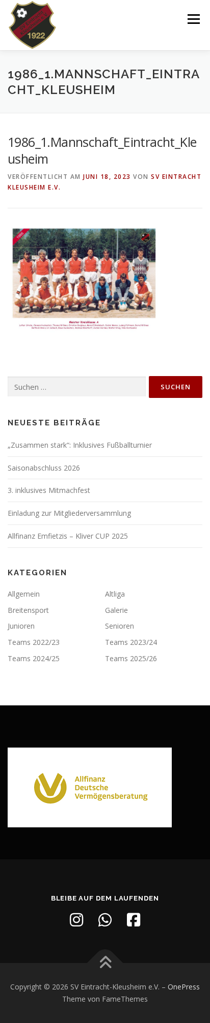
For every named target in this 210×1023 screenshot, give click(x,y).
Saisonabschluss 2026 (44, 468)
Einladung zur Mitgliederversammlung (69, 513)
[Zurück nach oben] (105, 963)
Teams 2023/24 (131, 642)
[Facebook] (133, 919)
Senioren (119, 626)
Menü (193, 19)
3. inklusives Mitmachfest (49, 490)
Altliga (115, 594)
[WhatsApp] (105, 919)
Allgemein (24, 594)
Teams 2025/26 (131, 658)
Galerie (116, 610)
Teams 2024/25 (34, 658)
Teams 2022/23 (34, 642)
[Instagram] (76, 919)
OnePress (184, 986)
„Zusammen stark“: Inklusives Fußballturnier (80, 445)
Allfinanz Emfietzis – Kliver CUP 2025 (68, 536)
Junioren (21, 626)
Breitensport (28, 610)
